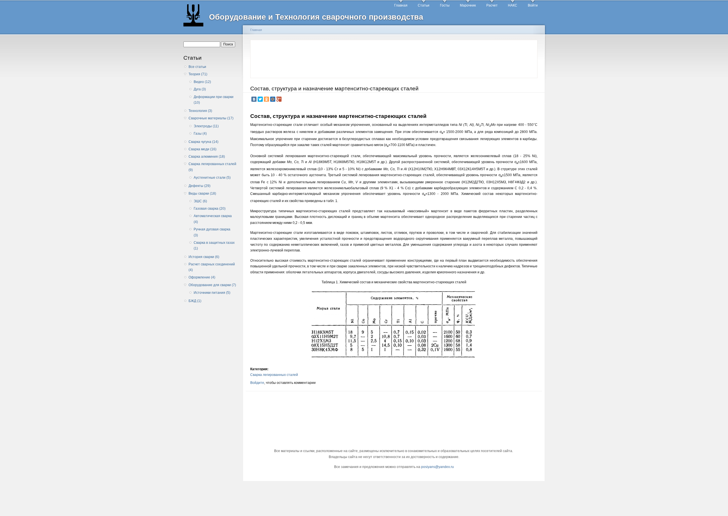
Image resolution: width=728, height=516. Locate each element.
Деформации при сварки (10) (213, 100)
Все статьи (197, 67)
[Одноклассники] (266, 99)
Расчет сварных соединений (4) (212, 267)
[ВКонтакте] (254, 99)
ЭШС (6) (200, 201)
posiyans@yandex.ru (437, 467)
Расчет (492, 5)
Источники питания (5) (212, 293)
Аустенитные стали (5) (212, 178)
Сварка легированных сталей (274, 375)
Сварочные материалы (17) (211, 118)
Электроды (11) (206, 126)
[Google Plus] (279, 99)
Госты (445, 5)
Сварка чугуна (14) (203, 142)
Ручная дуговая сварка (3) (212, 232)
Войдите (257, 383)
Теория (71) (198, 74)
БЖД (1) (195, 301)
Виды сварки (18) (202, 193)
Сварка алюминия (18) (207, 157)
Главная (401, 5)
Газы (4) (200, 134)
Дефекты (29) (199, 186)
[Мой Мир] (272, 99)
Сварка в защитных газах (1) (214, 246)
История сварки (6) (204, 257)
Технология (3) (200, 111)
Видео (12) (202, 82)
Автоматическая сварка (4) (213, 219)
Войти (533, 5)
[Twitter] (260, 99)
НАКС (512, 5)
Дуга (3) (200, 89)
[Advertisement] (211, 396)
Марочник (468, 5)
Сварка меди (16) (202, 149)
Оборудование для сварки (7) (212, 285)
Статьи (423, 5)
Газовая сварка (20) (210, 209)
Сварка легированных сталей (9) (212, 167)
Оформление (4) (202, 277)
